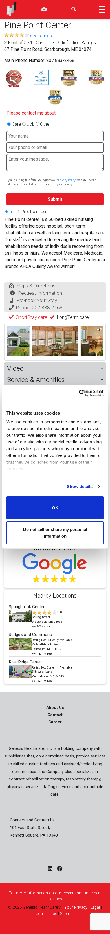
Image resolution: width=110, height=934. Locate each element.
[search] (73, 9)
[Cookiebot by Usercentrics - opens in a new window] (79, 393)
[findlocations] (44, 9)
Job (31, 124)
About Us (55, 707)
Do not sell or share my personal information (55, 533)
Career (55, 722)
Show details (80, 486)
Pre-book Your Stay (36, 300)
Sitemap (67, 913)
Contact (55, 715)
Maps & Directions (36, 286)
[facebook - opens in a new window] (60, 869)
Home (9, 211)
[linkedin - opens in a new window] (50, 869)
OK (55, 507)
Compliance (46, 913)
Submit (55, 199)
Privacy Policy (66, 180)
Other (45, 124)
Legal (95, 907)
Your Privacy (75, 907)
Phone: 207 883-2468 (39, 307)
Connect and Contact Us (32, 820)
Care (16, 124)
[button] (55, 369)
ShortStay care (31, 317)
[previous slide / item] (11, 342)
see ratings (41, 35)
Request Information (40, 293)
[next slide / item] (99, 342)
